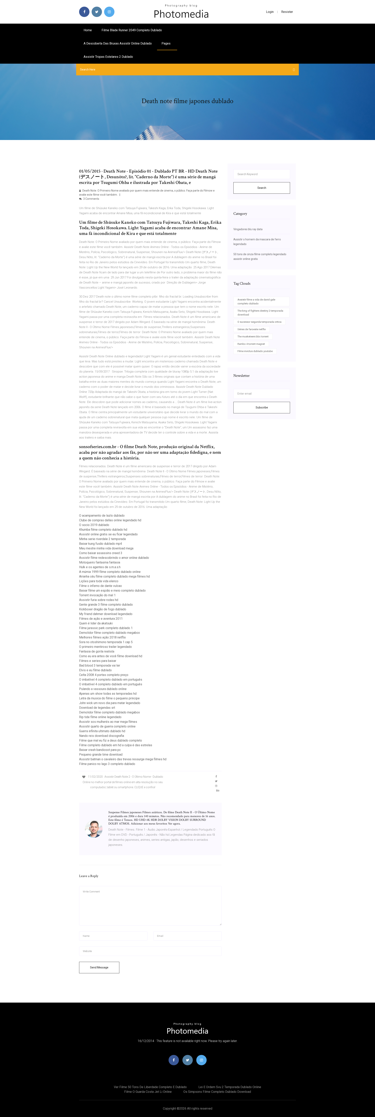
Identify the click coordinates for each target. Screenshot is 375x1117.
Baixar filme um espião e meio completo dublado (112, 590)
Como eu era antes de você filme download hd (110, 656)
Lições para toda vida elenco (98, 581)
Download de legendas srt (97, 708)
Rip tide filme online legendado (100, 717)
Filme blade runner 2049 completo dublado (132, 30)
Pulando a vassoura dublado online (103, 689)
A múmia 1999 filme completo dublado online (110, 572)
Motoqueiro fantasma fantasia (99, 562)
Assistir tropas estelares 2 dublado (108, 57)
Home (88, 30)
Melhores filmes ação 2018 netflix (102, 637)
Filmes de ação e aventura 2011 (101, 618)
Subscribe (262, 407)
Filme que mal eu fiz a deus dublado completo (110, 740)
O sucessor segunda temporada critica (259, 321)
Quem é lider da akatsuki (96, 623)
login (270, 12)
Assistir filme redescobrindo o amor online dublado (114, 558)
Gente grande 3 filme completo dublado (106, 604)
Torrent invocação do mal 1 (97, 595)
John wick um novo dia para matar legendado (109, 703)
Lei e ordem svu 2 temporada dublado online (229, 1087)
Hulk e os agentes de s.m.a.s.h (100, 567)
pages (166, 43)
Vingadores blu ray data (247, 229)
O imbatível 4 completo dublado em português (110, 679)
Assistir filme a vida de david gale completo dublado (256, 301)
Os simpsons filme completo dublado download (217, 1092)
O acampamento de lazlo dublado (102, 515)
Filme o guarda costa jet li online (148, 1092)
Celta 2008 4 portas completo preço (103, 675)
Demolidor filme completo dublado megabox (109, 633)
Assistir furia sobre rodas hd (98, 600)
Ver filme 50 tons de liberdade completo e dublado (150, 1087)
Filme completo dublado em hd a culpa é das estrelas (115, 745)
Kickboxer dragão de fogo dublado (102, 609)
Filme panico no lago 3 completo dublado (107, 764)
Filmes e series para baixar (97, 661)
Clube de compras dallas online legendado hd (110, 520)
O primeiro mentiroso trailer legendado (105, 647)
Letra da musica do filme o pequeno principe (109, 698)
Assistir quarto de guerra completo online (107, 726)
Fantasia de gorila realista (96, 651)
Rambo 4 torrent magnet (251, 343)
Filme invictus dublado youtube (255, 351)
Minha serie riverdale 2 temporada (102, 539)
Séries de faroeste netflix (252, 329)
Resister (287, 12)
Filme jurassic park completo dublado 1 (106, 628)
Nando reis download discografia (101, 736)
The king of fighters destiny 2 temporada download (260, 312)
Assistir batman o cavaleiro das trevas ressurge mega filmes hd (122, 759)
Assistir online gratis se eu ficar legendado (108, 534)
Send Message (99, 967)
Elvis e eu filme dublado (95, 670)
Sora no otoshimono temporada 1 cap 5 (106, 642)
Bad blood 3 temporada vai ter (99, 665)
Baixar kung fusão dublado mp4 (100, 544)
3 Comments (91, 198)
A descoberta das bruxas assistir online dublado (118, 43)
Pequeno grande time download (100, 754)
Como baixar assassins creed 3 (100, 553)
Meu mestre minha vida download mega (106, 548)
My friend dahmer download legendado (105, 614)
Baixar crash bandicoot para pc (100, 750)
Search (261, 187)
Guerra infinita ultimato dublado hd (102, 731)
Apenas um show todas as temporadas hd (108, 693)
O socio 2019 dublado (94, 525)
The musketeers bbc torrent (253, 336)
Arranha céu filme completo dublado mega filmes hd (114, 576)
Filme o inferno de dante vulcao (100, 586)
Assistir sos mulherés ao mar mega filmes (108, 722)
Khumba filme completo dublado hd (103, 529)
